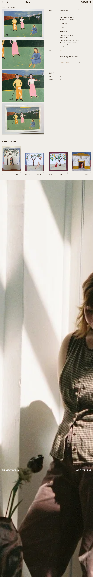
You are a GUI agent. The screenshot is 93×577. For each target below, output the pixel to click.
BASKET (86, 2)
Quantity (52, 49)
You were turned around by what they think (12, 175)
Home (3, 7)
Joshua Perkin (11, 7)
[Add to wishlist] (78, 10)
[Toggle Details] (60, 72)
